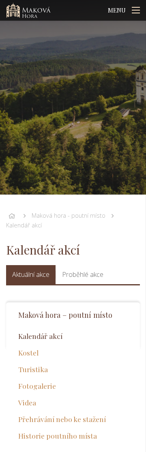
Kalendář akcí (24, 225)
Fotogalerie (37, 385)
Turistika (33, 369)
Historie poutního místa (57, 435)
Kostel (28, 352)
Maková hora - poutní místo (68, 215)
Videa (27, 402)
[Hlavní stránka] (11, 215)
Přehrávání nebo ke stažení (62, 419)
